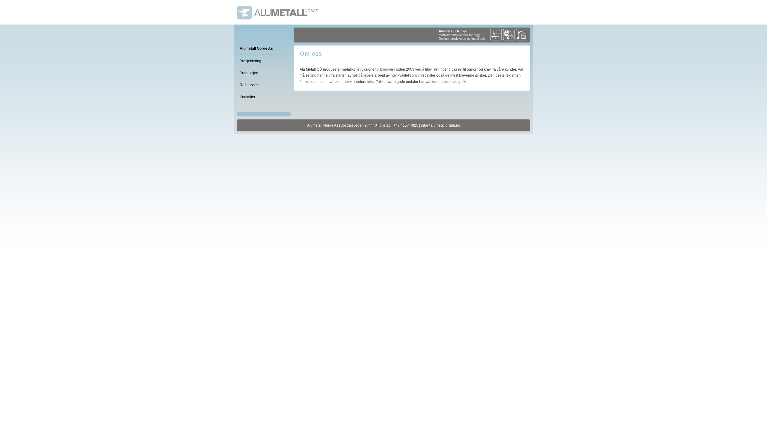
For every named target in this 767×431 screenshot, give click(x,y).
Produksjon (249, 73)
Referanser (249, 85)
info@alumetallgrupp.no (440, 125)
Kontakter (247, 97)
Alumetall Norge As (256, 48)
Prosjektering (250, 61)
